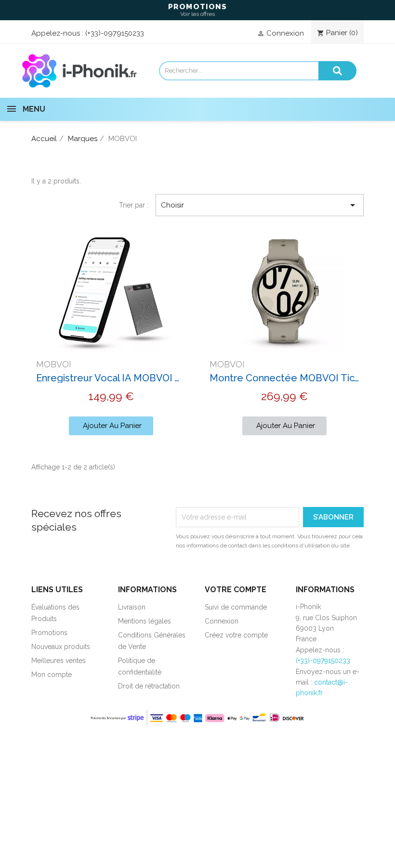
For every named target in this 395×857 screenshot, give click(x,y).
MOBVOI (53, 364)
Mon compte (51, 674)
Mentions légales (144, 621)
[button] (111, 425)
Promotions (49, 632)
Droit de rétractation (149, 686)
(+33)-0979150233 (114, 33)
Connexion (221, 621)
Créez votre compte (236, 635)
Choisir (259, 205)
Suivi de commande (236, 607)
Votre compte (235, 589)
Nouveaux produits (60, 646)
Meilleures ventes (58, 660)
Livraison (131, 607)
